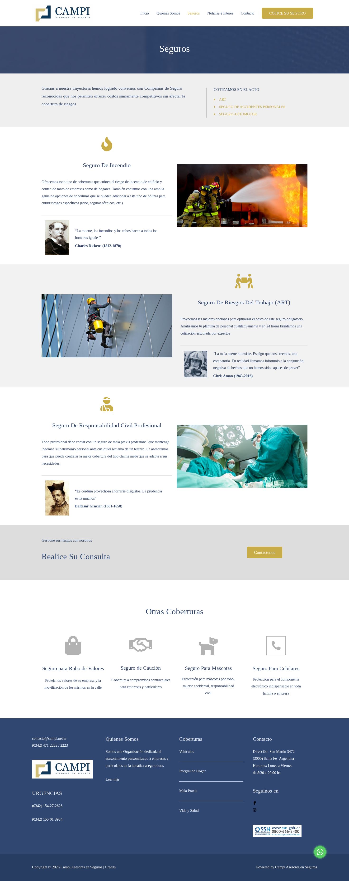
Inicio (144, 13)
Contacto (247, 13)
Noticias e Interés (220, 13)
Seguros (194, 13)
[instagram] (255, 810)
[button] (264, 552)
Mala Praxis (188, 791)
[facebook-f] (255, 803)
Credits (110, 867)
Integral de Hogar (192, 771)
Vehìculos (186, 752)
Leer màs (112, 779)
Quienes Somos (168, 13)
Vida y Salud (189, 810)
